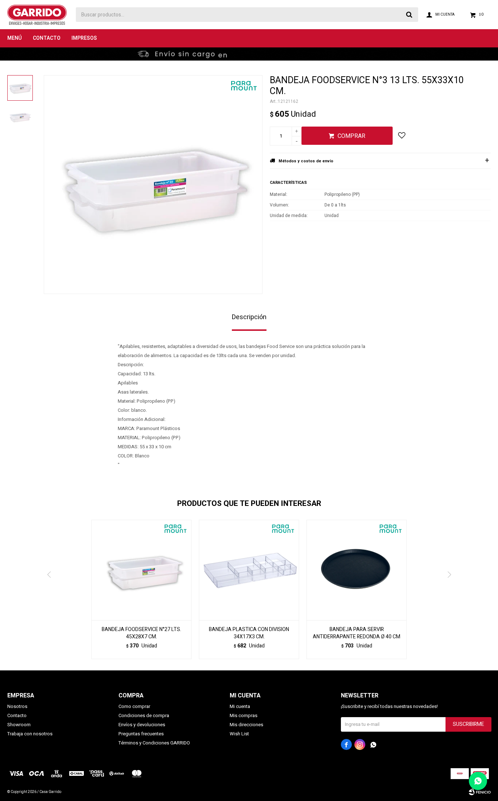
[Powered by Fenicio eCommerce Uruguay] (480, 791)
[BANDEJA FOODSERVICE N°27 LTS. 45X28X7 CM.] (142, 570)
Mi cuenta (240, 706)
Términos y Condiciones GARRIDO (154, 742)
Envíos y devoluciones (141, 724)
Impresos (84, 38)
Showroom (19, 724)
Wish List (239, 733)
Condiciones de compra (143, 715)
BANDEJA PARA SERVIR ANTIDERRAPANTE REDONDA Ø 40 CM (356, 633)
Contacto (47, 38)
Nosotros (17, 706)
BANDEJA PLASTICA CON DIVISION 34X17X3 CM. (249, 633)
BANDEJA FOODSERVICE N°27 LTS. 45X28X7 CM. (141, 633)
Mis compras (243, 715)
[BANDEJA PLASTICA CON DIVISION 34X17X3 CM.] (249, 570)
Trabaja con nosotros (29, 733)
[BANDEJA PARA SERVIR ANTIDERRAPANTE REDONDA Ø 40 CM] (357, 570)
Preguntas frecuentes (141, 733)
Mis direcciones (246, 724)
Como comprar (134, 706)
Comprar (351, 136)
